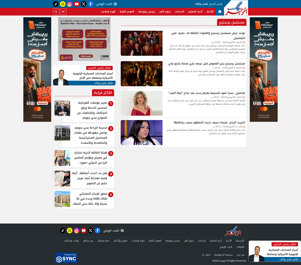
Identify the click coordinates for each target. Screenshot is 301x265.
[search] (56, 12)
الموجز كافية (127, 11)
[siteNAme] (236, 8)
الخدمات (179, 11)
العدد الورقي (103, 4)
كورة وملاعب (108, 11)
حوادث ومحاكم (71, 240)
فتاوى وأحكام (120, 240)
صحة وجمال (103, 240)
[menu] (63, 12)
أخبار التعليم (195, 11)
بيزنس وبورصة (146, 11)
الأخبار (210, 11)
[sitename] (233, 230)
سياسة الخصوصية (223, 254)
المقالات (240, 247)
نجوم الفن (165, 11)
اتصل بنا (206, 254)
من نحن (240, 254)
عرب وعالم (88, 240)
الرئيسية (240, 240)
